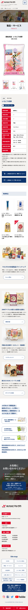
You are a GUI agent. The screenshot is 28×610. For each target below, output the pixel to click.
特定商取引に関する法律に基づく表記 (8, 579)
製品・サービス (8, 8)
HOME (2, 8)
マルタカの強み (20, 561)
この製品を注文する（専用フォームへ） (15, 173)
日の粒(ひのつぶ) (19, 237)
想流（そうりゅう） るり (7, 216)
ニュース (20, 565)
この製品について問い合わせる (13, 180)
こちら (17, 494)
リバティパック (10, 357)
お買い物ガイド (8, 575)
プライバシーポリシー (20, 575)
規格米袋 (8, 322)
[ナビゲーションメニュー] (25, 2)
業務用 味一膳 (18, 215)
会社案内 (7, 570)
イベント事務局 (20, 579)
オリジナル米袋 (10, 393)
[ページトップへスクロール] (26, 604)
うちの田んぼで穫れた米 (7, 237)
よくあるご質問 (20, 570)
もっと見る (8, 277)
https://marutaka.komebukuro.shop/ (11, 518)
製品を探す (8, 608)
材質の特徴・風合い (9, 105)
